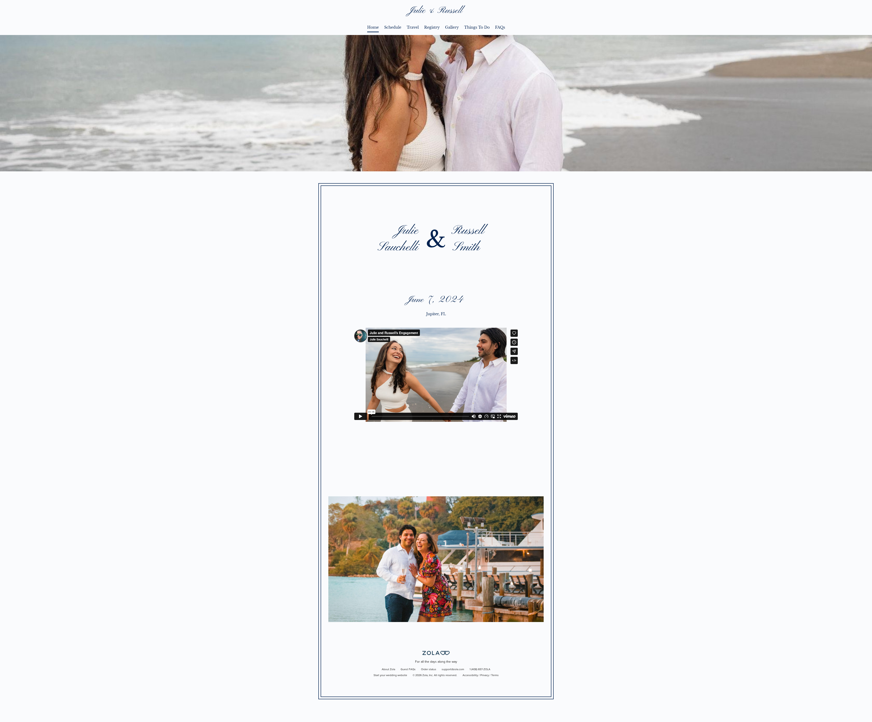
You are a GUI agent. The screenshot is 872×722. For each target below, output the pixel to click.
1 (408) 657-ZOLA (480, 669)
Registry (432, 27)
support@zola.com (453, 669)
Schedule (392, 27)
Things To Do (477, 27)
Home (373, 27)
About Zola (388, 669)
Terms (495, 675)
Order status (428, 669)
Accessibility (470, 675)
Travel (413, 27)
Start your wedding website (390, 675)
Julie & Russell (436, 11)
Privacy (484, 675)
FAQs (500, 27)
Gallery (452, 27)
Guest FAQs (408, 669)
